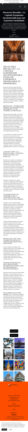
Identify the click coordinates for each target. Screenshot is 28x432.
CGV (14, 409)
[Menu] (25, 6)
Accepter (4, 429)
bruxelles (14, 335)
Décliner (10, 429)
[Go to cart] (20, 7)
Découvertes (14, 331)
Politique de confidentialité (14, 405)
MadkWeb (14, 414)
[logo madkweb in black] (14, 389)
